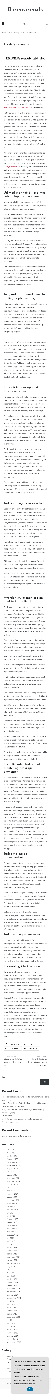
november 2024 (13, 1181)
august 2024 (12, 1184)
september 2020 (14, 1298)
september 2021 (14, 1263)
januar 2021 (12, 1285)
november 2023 (13, 1203)
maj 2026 (11, 1153)
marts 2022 (12, 1247)
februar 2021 (12, 1282)
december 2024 (13, 1178)
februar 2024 (12, 1194)
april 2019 (11, 1326)
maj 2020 (11, 1304)
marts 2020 (12, 1307)
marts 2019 (12, 1329)
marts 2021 (12, 1279)
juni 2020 (10, 1301)
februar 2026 (12, 1159)
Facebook (15, 1044)
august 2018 (12, 1339)
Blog (9, 1359)
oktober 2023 (12, 1206)
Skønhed (10, 1368)
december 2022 (13, 1225)
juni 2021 (10, 1269)
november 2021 (13, 1257)
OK (30, 1389)
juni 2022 (10, 1238)
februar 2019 (12, 1333)
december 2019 (13, 1317)
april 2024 (11, 1190)
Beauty (10, 1356)
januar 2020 (12, 1314)
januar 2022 (12, 1254)
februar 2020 (12, 1310)
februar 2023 (12, 1219)
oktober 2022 (12, 1232)
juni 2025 (10, 1172)
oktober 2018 (12, 1336)
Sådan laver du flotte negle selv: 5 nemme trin (13, 1062)
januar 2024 (12, 1197)
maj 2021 (11, 1273)
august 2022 (12, 1235)
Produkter (11, 1365)
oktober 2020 (12, 1295)
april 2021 (11, 1276)
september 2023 (14, 1209)
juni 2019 (10, 1320)
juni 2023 (10, 1213)
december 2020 (13, 1288)
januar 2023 (12, 1222)
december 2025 (13, 1162)
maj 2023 (11, 1216)
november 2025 (13, 1165)
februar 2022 (12, 1251)
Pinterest (15, 1048)
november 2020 (13, 1292)
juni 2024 (10, 1187)
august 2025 (12, 1168)
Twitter (33, 1044)
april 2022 (11, 1244)
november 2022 (13, 1228)
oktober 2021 (12, 1260)
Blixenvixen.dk (25, 10)
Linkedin (33, 1048)
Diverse (10, 1362)
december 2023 (13, 1200)
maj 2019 (11, 1323)
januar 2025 (12, 1175)
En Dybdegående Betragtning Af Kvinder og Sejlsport (37, 1062)
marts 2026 (12, 1156)
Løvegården (7, 1116)
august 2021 (12, 1266)
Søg (3, 1077)
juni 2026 (10, 1149)
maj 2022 (11, 1241)
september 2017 (14, 1342)
